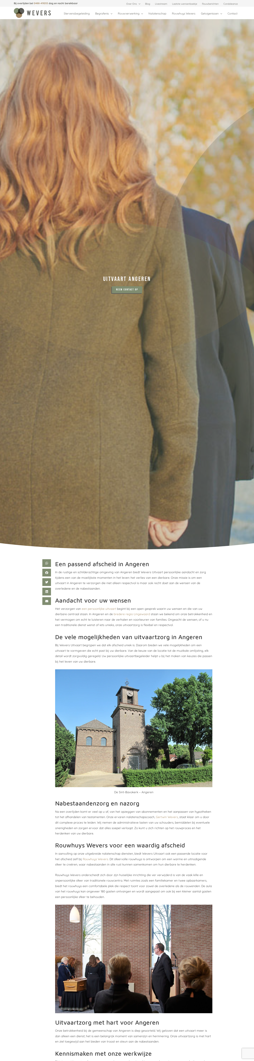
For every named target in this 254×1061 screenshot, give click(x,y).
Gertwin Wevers (167, 817)
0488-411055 (41, 3)
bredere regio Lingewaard (132, 614)
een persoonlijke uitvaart (99, 608)
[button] (138, 4)
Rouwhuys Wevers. (96, 859)
